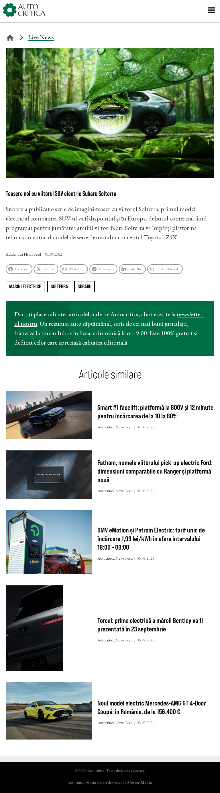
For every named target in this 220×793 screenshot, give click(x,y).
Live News (41, 37)
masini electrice (25, 286)
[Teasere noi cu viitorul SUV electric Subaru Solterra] (110, 176)
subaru (84, 286)
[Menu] (211, 10)
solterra (59, 286)
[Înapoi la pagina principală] (10, 37)
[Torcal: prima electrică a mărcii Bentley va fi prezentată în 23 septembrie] (49, 629)
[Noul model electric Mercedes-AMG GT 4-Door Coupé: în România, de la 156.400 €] (49, 712)
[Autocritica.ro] (24, 10)
